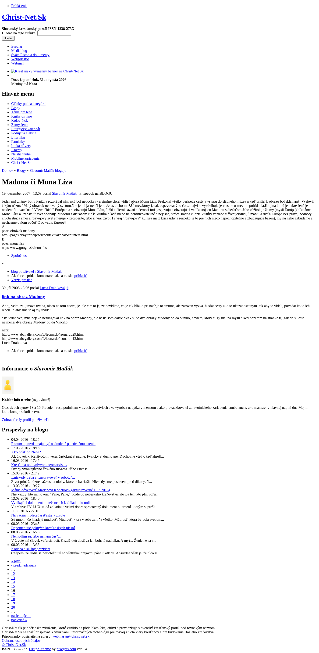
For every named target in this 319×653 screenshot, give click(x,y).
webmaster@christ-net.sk (70, 636)
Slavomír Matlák (64, 193)
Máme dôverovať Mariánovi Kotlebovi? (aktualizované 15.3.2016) (60, 490)
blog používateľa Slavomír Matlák (36, 271)
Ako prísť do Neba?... (27, 452)
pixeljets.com (66, 649)
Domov (7, 170)
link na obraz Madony (23, 296)
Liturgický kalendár (25, 129)
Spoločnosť (19, 256)
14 (13, 582)
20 (13, 607)
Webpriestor (20, 59)
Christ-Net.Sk (24, 17)
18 (13, 599)
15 (13, 586)
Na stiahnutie (21, 154)
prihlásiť (80, 276)
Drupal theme (40, 649)
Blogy (15, 108)
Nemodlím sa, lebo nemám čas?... (36, 536)
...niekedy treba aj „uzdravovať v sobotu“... (43, 477)
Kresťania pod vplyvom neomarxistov (39, 465)
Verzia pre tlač (21, 280)
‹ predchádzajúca (23, 565)
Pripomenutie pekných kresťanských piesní (43, 528)
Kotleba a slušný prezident (30, 549)
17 (13, 595)
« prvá (16, 561)
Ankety (16, 150)
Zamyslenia (19, 125)
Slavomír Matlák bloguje (48, 170)
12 (13, 574)
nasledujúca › (21, 616)
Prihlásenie (19, 6)
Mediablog (19, 51)
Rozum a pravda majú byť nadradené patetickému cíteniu (53, 444)
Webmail (17, 63)
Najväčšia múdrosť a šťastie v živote (38, 515)
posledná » (19, 620)
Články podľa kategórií (28, 104)
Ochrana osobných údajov (21, 640)
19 (13, 603)
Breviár (16, 46)
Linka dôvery (21, 146)
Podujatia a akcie (23, 133)
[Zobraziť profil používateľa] (8, 393)
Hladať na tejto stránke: (19, 33)
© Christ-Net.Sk (14, 645)
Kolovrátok (19, 120)
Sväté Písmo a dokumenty (30, 55)
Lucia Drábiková (52, 288)
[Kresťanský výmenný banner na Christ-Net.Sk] (47, 71)
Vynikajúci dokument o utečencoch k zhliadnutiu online (52, 503)
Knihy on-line (21, 116)
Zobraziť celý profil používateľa (25, 420)
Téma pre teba (21, 112)
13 (13, 578)
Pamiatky (18, 142)
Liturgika (18, 137)
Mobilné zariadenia (25, 158)
